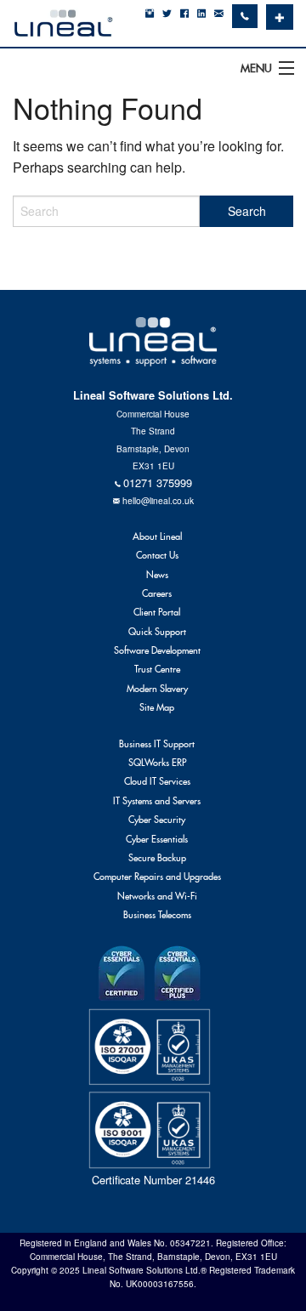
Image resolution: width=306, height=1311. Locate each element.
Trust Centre (157, 669)
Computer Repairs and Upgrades (157, 877)
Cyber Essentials (157, 839)
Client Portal (156, 612)
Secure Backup (157, 858)
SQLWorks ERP (157, 763)
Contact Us (157, 555)
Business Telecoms (157, 915)
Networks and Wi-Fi (157, 896)
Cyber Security (156, 820)
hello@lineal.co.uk (158, 500)
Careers (157, 593)
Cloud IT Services (157, 781)
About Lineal (157, 536)
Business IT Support (157, 744)
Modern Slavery (157, 689)
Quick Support (157, 632)
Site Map (156, 707)
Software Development (157, 650)
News (157, 575)
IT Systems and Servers (157, 801)
